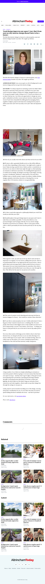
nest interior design (21, 396)
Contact (18, 568)
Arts (38, 25)
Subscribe (40, 21)
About (42, 25)
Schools (33, 25)
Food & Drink (8, 25)
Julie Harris (12, 400)
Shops (28, 25)
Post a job (23, 568)
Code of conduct (30, 568)
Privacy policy (38, 568)
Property (23, 25)
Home (2, 25)
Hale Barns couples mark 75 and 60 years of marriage (32, 487)
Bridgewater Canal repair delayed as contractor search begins (10, 487)
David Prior (3, 465)
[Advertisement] (22, 11)
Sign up (6, 568)
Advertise (14, 568)
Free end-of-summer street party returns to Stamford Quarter (32, 462)
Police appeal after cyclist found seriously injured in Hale (9, 462)
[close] (44, 1)
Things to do (16, 25)
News (4, 29)
